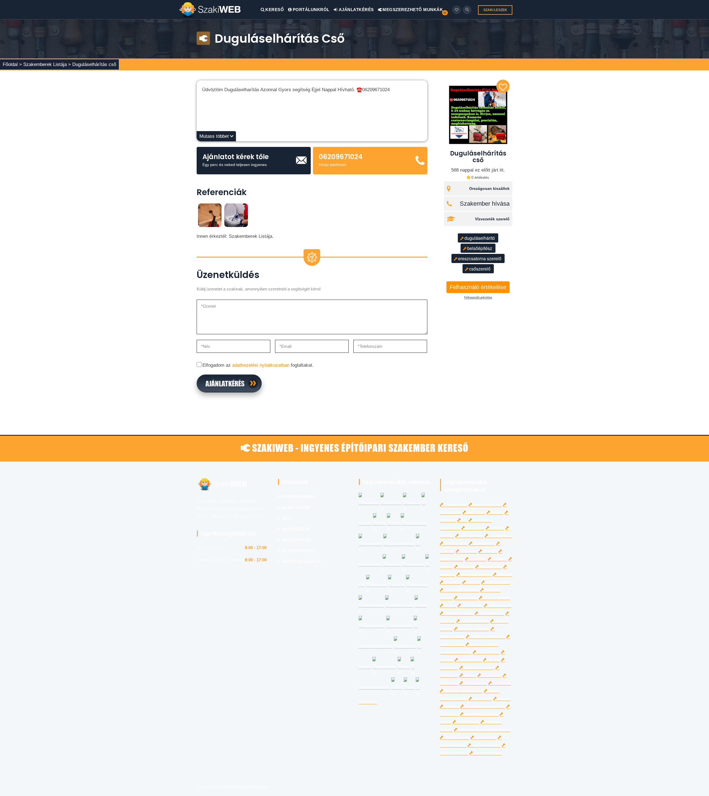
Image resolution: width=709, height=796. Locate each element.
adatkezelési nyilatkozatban (260, 365)
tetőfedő (497, 528)
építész (469, 675)
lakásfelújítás (490, 567)
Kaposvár (378, 585)
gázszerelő (474, 528)
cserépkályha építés (461, 590)
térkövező (452, 582)
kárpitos (473, 582)
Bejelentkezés (298, 551)
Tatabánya (415, 564)
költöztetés (475, 512)
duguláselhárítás (487, 504)
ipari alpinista (488, 652)
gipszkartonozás (474, 621)
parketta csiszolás (473, 629)
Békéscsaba (373, 605)
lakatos (450, 605)
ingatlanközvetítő (458, 613)
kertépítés (477, 559)
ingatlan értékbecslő (487, 636)
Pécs (381, 523)
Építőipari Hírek (299, 497)
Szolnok (393, 564)
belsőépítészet (491, 613)
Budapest (371, 503)
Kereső (274, 9)
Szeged (413, 503)
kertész (493, 660)
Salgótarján (386, 667)
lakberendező (500, 605)
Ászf (287, 518)
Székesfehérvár (401, 544)
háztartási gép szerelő (463, 691)
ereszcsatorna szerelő (479, 258)
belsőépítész (479, 248)
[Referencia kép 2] (236, 215)
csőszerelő (479, 269)
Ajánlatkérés (356, 9)
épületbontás (467, 722)
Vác (411, 687)
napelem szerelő (485, 745)
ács (464, 520)
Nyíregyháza (416, 523)
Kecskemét (372, 544)
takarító (503, 698)
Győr (395, 523)
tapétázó (451, 706)
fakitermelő (482, 698)
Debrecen (393, 503)
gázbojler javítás (487, 753)
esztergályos (484, 543)
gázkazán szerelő (478, 667)
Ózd (398, 687)
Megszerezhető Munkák (412, 9)
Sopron (398, 585)
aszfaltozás (467, 598)
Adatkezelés (296, 529)
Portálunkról (311, 9)
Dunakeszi (407, 646)
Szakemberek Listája (45, 64)
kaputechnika (470, 660)
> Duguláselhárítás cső (92, 64)
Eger (422, 605)
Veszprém (418, 585)
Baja (405, 667)
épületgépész (500, 536)
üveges (496, 512)
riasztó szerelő (456, 737)
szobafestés (471, 605)
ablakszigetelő (497, 582)
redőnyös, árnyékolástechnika (484, 730)
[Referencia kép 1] (210, 215)
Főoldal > (12, 64)
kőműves (466, 567)
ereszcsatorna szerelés (484, 706)
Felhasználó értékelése (478, 287)
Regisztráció (296, 540)
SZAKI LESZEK (495, 10)
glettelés (489, 551)
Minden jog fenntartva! (248, 787)
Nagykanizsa (374, 626)
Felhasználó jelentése (478, 297)
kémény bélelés (496, 598)
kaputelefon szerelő (481, 714)
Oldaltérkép (296, 508)
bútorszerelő (485, 737)
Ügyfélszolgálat (301, 562)
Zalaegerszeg (401, 605)
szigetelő (499, 559)
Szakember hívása (485, 203)
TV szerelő (501, 683)
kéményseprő (455, 543)
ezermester (491, 675)
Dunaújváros (401, 626)
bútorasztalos (475, 683)
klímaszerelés (471, 536)
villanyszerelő (455, 504)
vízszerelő (468, 551)
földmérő (504, 574)
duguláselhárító (479, 238)
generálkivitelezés (476, 574)
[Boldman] (220, 9)
